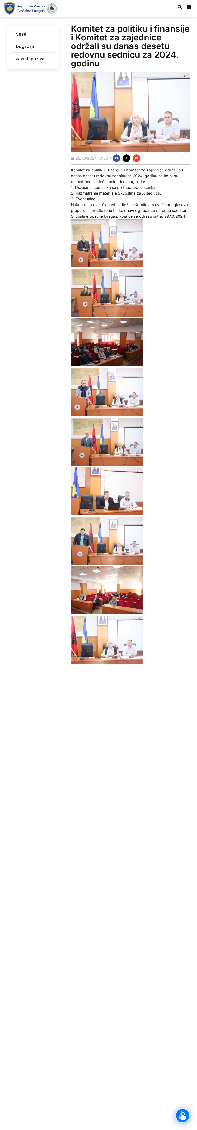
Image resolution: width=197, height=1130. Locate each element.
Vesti (21, 34)
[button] (116, 158)
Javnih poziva (30, 58)
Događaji (25, 46)
